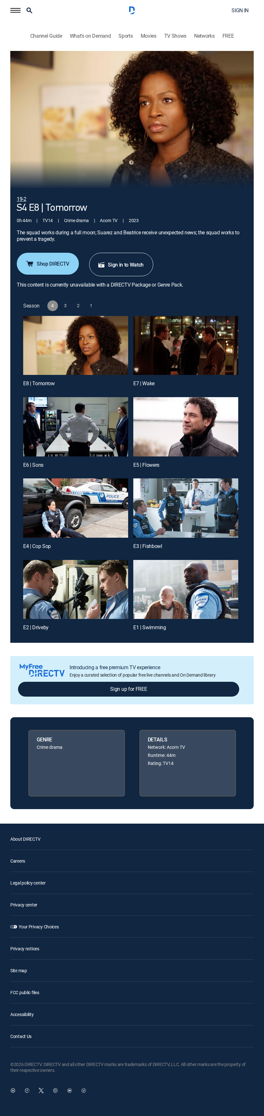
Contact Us (21, 1036)
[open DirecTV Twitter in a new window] (41, 1090)
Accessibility (21, 1014)
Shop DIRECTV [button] (53, 263)
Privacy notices (24, 948)
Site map (18, 970)
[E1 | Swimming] (185, 589)
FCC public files (24, 992)
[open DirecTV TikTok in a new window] (83, 1090)
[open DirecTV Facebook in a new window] (27, 1090)
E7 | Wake (144, 383)
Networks (204, 36)
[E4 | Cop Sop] (75, 507)
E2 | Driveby (36, 627)
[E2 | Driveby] (75, 589)
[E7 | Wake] (185, 345)
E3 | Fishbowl (147, 546)
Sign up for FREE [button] (128, 688)
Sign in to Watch (126, 264)
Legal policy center (28, 883)
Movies (148, 36)
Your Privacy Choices (39, 927)
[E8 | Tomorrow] (75, 345)
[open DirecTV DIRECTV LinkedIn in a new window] (12, 1090)
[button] (15, 10)
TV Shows (175, 36)
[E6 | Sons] (75, 426)
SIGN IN (240, 10)
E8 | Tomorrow (39, 383)
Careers (17, 861)
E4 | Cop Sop (37, 546)
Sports (125, 36)
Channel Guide (46, 36)
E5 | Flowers (146, 464)
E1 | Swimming (149, 627)
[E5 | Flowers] (185, 426)
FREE (228, 36)
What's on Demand (90, 36)
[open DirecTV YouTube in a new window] (69, 1090)
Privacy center (23, 905)
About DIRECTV (25, 839)
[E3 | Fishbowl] (185, 507)
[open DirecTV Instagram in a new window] (55, 1090)
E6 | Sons (33, 464)
